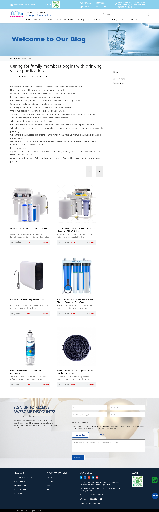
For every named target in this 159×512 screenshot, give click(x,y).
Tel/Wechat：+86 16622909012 (91, 495)
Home (27, 19)
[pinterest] (81, 477)
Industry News (27, 58)
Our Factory (51, 477)
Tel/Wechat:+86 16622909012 (95, 3)
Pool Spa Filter (84, 19)
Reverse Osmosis (53, 19)
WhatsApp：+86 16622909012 (91, 499)
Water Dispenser (100, 19)
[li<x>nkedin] (85, 477)
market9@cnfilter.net (98, 426)
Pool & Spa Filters (20, 489)
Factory (114, 19)
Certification (51, 481)
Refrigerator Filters (20, 485)
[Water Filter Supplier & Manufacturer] (16, 14)
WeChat (48, 4)
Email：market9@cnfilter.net (90, 503)
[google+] (89, 477)
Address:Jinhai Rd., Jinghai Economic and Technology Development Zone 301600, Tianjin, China (131, 4)
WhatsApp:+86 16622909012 (95, 6)
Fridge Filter (69, 19)
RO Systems (18, 493)
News (18, 58)
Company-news (119, 79)
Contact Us (132, 19)
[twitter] (97, 477)
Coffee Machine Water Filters (24, 477)
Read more (46, 242)
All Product (38, 19)
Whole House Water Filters (23, 481)
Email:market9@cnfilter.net (24, 4)
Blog (48, 485)
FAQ (122, 19)
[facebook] (93, 477)
